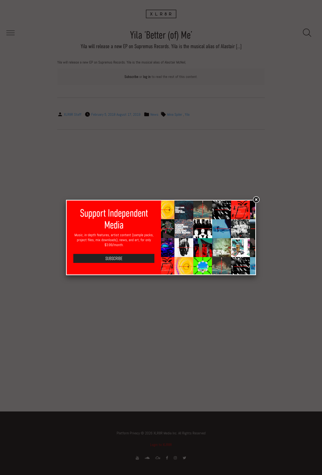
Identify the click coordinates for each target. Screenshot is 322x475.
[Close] (256, 200)
